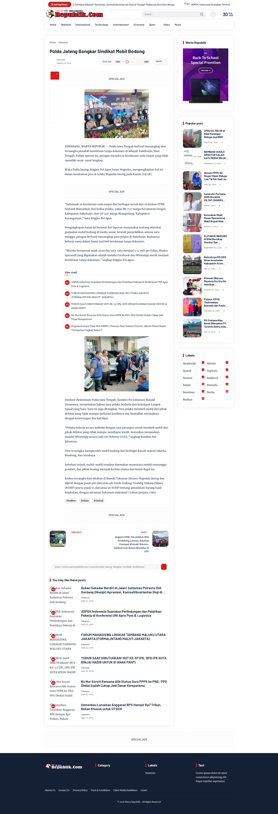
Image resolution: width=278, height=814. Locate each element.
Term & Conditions (100, 790)
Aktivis (217, 363)
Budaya (193, 399)
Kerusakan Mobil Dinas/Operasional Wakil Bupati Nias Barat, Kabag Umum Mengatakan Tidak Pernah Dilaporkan (215, 218)
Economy (139, 24)
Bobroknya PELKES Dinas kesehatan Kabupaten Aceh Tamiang (215, 260)
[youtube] (231, 791)
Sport (152, 24)
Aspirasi (217, 370)
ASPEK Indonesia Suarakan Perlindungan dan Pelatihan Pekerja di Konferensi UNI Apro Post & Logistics (192, 4)
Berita (217, 392)
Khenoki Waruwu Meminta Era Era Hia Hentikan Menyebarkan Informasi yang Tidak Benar (215, 281)
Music (178, 24)
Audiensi (217, 378)
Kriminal (63, 42)
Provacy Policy (80, 790)
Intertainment (121, 24)
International (82, 24)
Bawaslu (217, 385)
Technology (101, 24)
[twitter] (216, 791)
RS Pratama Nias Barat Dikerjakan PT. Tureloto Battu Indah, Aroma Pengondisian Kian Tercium (216, 323)
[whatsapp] (55, 110)
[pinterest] (55, 118)
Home (53, 24)
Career (144, 790)
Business (150, 773)
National (66, 24)
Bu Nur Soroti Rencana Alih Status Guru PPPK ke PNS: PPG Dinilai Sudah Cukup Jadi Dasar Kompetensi (117, 317)
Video (166, 24)
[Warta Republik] (74, 17)
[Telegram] (55, 101)
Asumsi (193, 378)
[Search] (201, 14)
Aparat (193, 370)
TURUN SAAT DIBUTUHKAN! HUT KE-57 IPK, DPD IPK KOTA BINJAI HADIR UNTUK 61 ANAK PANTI (119, 306)
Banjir (193, 385)
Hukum (85, 500)
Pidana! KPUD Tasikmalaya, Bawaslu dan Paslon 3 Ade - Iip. (215, 302)
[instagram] (221, 791)
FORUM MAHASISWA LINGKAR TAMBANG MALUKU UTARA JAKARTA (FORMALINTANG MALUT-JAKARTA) (110, 295)
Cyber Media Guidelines (125, 790)
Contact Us (64, 790)
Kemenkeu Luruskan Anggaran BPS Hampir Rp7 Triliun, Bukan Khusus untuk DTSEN (121, 707)
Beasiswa (193, 392)
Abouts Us (50, 790)
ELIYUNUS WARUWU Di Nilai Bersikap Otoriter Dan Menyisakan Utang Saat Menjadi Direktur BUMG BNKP (216, 239)
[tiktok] (226, 791)
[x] (55, 92)
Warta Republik (132, 802)
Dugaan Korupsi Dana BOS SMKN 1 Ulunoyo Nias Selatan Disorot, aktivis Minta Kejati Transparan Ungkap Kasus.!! (118, 328)
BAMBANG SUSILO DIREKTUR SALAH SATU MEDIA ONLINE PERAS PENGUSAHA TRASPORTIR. (215, 155)
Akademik (193, 363)
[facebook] (55, 84)
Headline (71, 500)
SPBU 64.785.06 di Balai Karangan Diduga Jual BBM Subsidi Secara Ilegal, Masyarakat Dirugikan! (216, 133)
